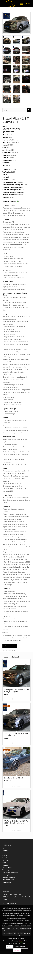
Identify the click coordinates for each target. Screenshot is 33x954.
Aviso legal (5, 875)
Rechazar (16, 950)
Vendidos (5, 850)
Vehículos (5, 858)
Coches (9, 650)
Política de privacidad (8, 877)
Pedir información (17, 698)
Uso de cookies (6, 882)
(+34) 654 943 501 (11, 903)
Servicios (5, 853)
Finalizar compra (7, 867)
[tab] (16, 205)
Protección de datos (8, 879)
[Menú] (20, 3)
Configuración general (20, 946)
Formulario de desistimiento (10, 872)
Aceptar (9, 946)
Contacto (5, 860)
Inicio (3, 848)
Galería (4, 855)
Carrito (4, 862)
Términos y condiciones (9, 870)
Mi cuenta (5, 865)
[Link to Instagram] (29, 3)
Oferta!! (13, 650)
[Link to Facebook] (26, 3)
